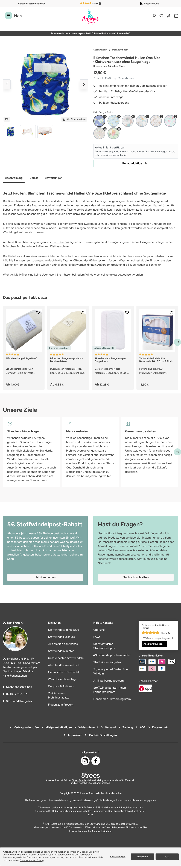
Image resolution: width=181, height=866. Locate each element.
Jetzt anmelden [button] (45, 577)
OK (167, 856)
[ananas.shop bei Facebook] (95, 760)
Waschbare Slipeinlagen (63, 679)
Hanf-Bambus (60, 242)
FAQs (96, 636)
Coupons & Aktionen (61, 686)
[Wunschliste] (161, 15)
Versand (110, 727)
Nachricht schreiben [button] (136, 577)
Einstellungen (117, 856)
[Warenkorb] (175, 15)
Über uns (98, 629)
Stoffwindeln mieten (61, 651)
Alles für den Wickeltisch (64, 665)
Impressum (74, 735)
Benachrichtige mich (135, 163)
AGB (142, 727)
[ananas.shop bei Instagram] (85, 760)
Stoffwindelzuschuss (61, 636)
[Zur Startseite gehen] (90, 17)
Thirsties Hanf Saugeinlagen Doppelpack (110, 360)
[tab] (14, 178)
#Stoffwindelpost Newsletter (111, 655)
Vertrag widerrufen (26, 727)
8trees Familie (79, 780)
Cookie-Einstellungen (102, 735)
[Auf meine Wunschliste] (37, 312)
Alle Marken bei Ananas (63, 644)
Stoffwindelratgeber (19, 701)
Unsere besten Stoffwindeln (66, 658)
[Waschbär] (99, 133)
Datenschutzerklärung (32, 860)
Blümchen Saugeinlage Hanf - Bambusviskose (66, 360)
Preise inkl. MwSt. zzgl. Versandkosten (114, 78)
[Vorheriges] (7, 84)
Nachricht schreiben (19, 687)
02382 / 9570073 (17, 694)
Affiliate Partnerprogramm (109, 680)
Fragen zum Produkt (60, 704)
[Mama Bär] (156, 121)
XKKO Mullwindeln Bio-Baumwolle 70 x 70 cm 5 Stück (156, 360)
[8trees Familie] (90, 775)
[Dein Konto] (169, 15)
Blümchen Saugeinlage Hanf (21, 358)
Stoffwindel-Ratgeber (107, 662)
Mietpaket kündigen (58, 727)
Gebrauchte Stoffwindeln (64, 672)
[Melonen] (170, 121)
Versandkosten (81, 800)
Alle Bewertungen (153, 643)
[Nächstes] (84, 84)
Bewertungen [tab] (53, 178)
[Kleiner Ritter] (142, 121)
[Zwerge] (113, 133)
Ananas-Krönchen (102, 831)
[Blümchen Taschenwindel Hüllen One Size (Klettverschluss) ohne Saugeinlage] (45, 84)
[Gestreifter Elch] (128, 121)
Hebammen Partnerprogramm (112, 699)
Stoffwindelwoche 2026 (63, 629)
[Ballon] (99, 121)
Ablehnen (142, 856)
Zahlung (127, 727)
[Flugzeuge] (113, 121)
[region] (45, 92)
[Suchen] (154, 15)
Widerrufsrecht (88, 727)
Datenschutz (159, 727)
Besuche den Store (109, 66)
